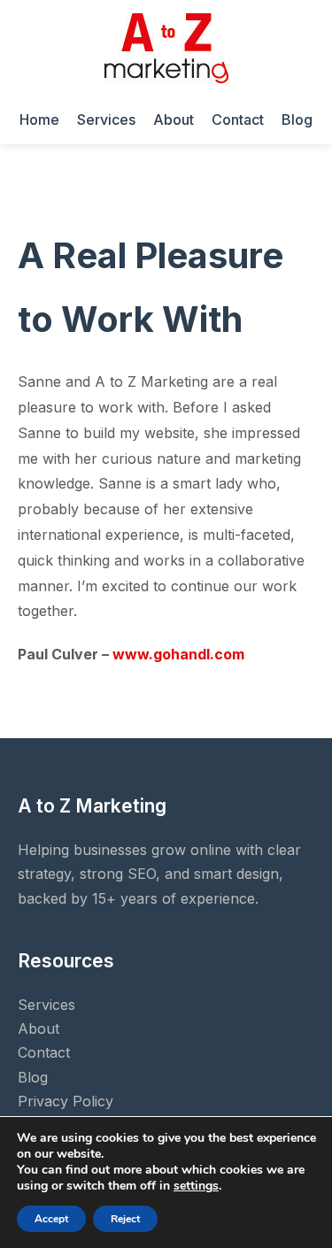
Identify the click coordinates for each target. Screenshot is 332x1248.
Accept (51, 1219)
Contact (238, 119)
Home (39, 119)
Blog (297, 119)
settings (196, 1186)
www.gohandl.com (178, 654)
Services (106, 119)
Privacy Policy (65, 1101)
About (173, 119)
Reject (125, 1219)
